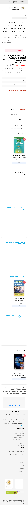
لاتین (5, 31)
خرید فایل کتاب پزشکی (19, 433)
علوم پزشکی (9, 31)
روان (24, 31)
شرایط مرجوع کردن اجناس (18, 439)
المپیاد (6, 22)
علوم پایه (23, 22)
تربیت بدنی (23, 25)
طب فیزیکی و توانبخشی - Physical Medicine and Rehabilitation (14, 242)
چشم (12, 128)
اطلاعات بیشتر (13, 114)
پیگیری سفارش (15, 1)
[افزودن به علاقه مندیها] (12, 65)
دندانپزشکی (7, 28)
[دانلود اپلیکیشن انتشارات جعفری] (11, 493)
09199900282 (21, 471)
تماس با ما (21, 431)
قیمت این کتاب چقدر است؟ (16, 400)
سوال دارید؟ (22, 1)
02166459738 (21, 465)
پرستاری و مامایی (17, 22)
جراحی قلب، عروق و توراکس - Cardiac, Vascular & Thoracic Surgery (16, 208)
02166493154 (21, 463)
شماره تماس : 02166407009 (18, 3)
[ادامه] (22, 425)
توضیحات (22, 109)
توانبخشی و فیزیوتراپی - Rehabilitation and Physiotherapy (15, 316)
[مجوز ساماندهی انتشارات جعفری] (9, 484)
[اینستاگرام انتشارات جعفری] (20, 492)
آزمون (8, 25)
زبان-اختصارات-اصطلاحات (15, 25)
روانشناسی (20, 31)
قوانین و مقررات (20, 435)
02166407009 (19, 460)
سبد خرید (8, 1)
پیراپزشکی (11, 22)
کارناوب (21, 503)
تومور (15, 128)
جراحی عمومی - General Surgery (17, 277)
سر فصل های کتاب (12, 109)
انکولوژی (19, 128)
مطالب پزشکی (21, 443)
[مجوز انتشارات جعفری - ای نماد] (19, 484)
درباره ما (22, 441)
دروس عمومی (13, 28)
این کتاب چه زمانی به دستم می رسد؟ (14, 405)
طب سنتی (15, 31)
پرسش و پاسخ (22, 120)
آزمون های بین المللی (21, 28)
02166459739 (21, 468)
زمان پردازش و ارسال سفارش (18, 437)
